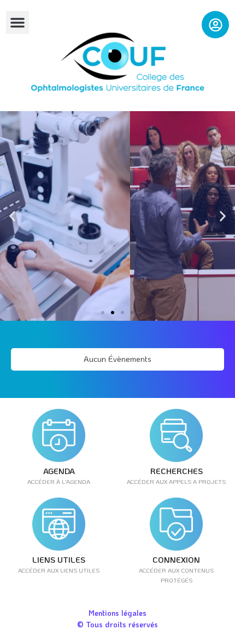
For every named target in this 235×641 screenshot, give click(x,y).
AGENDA (59, 470)
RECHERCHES (176, 470)
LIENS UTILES (58, 559)
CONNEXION (176, 559)
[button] (17, 22)
